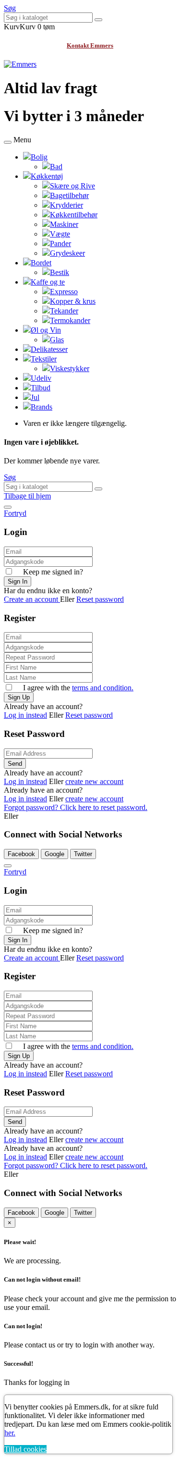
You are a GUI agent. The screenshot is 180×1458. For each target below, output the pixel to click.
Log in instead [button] (25, 715)
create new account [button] (94, 781)
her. (9, 1433)
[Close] (8, 507)
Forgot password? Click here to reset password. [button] (75, 807)
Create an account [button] (32, 599)
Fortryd (15, 513)
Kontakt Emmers (90, 45)
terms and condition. (102, 688)
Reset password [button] (100, 599)
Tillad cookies (25, 1449)
